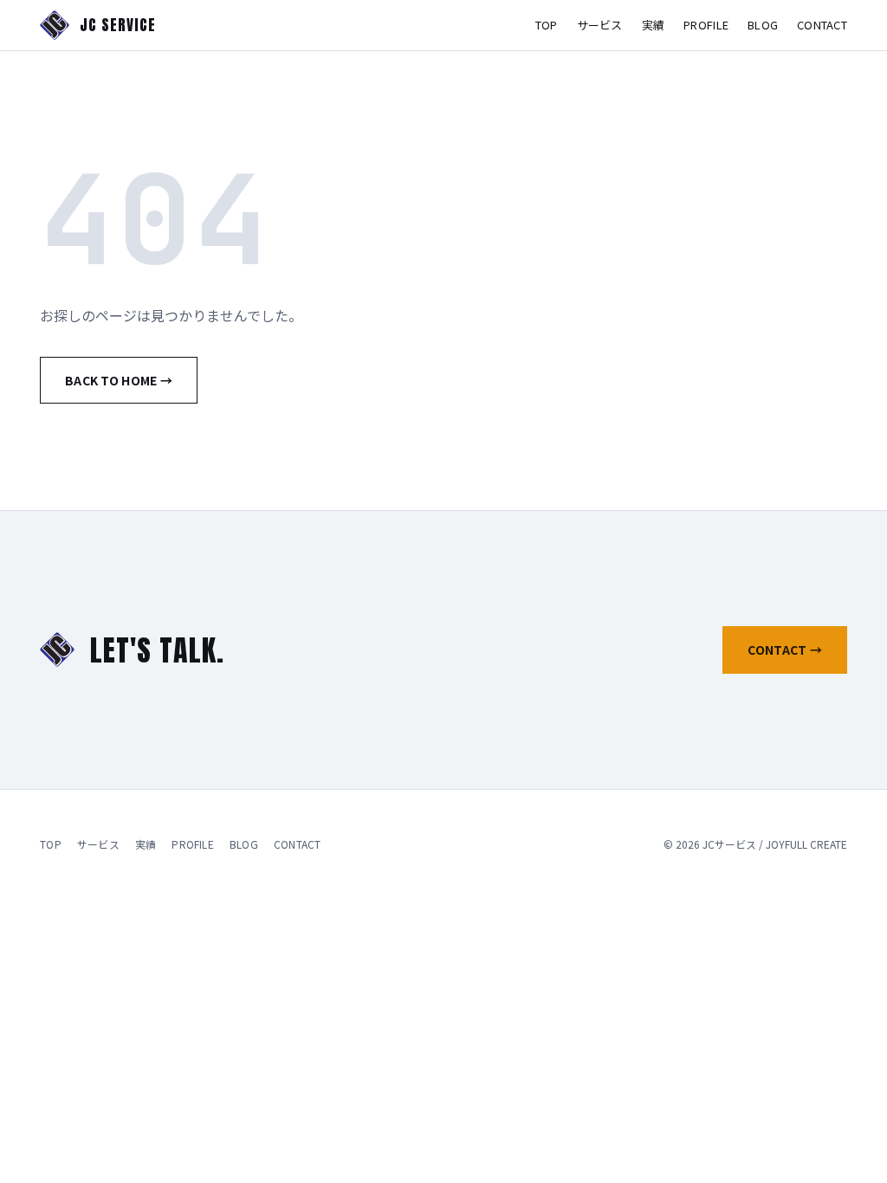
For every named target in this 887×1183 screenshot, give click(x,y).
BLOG (763, 24)
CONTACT (822, 24)
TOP (546, 24)
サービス (600, 24)
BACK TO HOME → (118, 380)
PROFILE (705, 24)
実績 (653, 24)
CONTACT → (785, 649)
